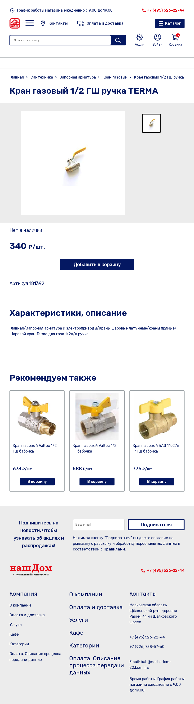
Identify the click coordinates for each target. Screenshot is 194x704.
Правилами (114, 549)
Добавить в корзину (97, 264)
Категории (19, 644)
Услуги (15, 624)
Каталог (173, 23)
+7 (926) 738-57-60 (146, 646)
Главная (16, 77)
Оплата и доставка (27, 615)
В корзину (37, 481)
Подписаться (156, 525)
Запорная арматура (78, 77)
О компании (20, 605)
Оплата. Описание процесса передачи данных (96, 665)
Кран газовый (115, 77)
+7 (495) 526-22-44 (166, 10)
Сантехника (42, 77)
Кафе (14, 634)
